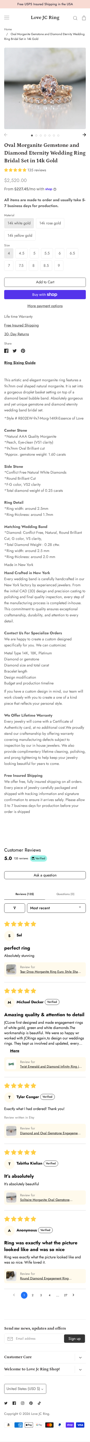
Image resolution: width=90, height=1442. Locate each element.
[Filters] (14, 908)
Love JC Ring (45, 17)
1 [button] (32, 135)
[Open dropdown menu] (80, 1357)
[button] (15, 170)
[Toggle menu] (6, 17)
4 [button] (45, 135)
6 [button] (54, 135)
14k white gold (19, 223)
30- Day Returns (16, 334)
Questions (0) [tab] (66, 894)
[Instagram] (22, 1403)
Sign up (74, 1338)
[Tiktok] (39, 1403)
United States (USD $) (23, 1388)
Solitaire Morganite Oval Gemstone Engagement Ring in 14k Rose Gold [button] (45, 1200)
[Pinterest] (31, 1403)
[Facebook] (14, 1403)
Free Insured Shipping (21, 325)
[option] (45, 88)
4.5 (21, 253)
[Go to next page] (74, 1295)
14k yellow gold (20, 235)
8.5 (46, 265)
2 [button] (36, 135)
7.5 (21, 265)
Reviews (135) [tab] (24, 894)
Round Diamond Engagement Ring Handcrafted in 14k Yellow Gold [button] (44, 1278)
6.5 (72, 253)
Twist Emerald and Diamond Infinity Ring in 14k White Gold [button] (50, 1066)
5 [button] (49, 135)
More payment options (45, 306)
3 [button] (41, 135)
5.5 (47, 253)
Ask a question (45, 875)
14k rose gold (50, 223)
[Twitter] (6, 1403)
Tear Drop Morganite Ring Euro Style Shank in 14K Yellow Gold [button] (50, 971)
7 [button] (58, 135)
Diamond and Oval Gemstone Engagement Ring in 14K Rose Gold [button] (50, 1133)
